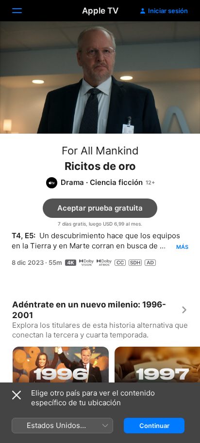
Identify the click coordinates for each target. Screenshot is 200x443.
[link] (100, 310)
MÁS (182, 247)
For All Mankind (100, 150)
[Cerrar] (16, 395)
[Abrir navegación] (22, 10)
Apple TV (100, 10)
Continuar (154, 425)
